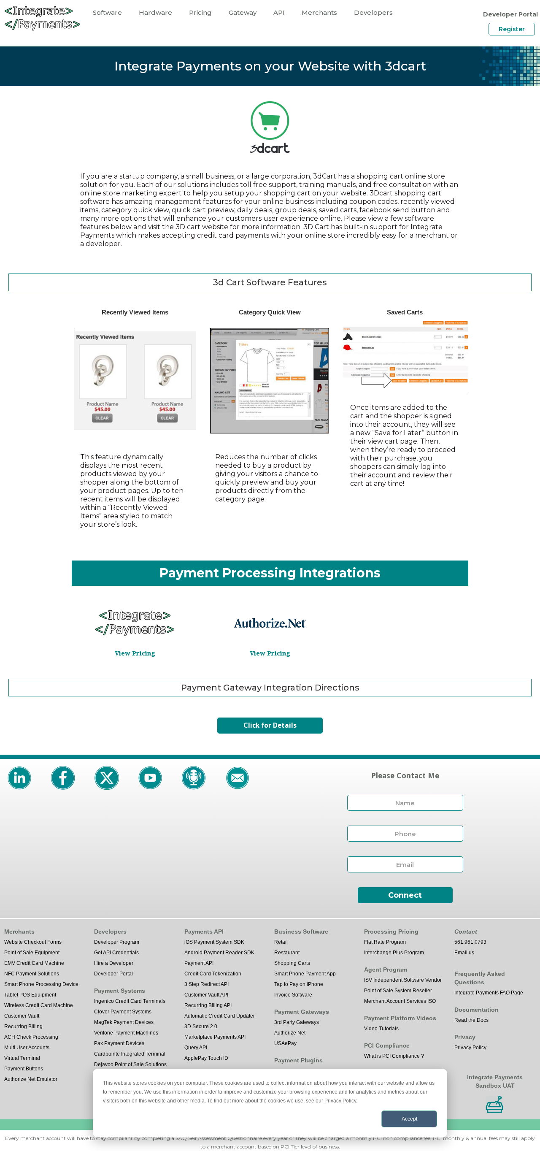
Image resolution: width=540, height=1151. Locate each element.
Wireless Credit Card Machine (38, 1005)
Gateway (242, 12)
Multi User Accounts (26, 1048)
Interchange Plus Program (394, 953)
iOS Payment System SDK (214, 942)
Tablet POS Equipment (30, 995)
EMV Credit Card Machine (34, 963)
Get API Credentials (116, 953)
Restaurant (287, 953)
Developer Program (116, 942)
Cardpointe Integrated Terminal (129, 1054)
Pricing (200, 12)
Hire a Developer (113, 963)
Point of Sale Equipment (31, 953)
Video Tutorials (381, 1029)
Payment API (198, 963)
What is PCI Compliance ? (394, 1056)
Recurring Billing (23, 1026)
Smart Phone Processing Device (41, 984)
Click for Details (270, 725)
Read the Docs (471, 1020)
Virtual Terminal (22, 1058)
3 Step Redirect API (206, 984)
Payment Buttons (23, 1069)
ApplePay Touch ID (206, 1058)
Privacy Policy (470, 1048)
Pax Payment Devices (119, 1043)
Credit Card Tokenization (212, 974)
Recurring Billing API (208, 1005)
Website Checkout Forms (33, 942)
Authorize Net (289, 1033)
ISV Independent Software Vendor (403, 980)
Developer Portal (113, 974)
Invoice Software (293, 995)
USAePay (285, 1043)
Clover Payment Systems (122, 1012)
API (279, 12)
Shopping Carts (292, 963)
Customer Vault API (206, 995)
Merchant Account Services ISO (400, 1001)
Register (512, 29)
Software (107, 12)
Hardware (155, 12)
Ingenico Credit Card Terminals (129, 1001)
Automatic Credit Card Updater (219, 1016)
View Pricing (135, 653)
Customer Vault (21, 1016)
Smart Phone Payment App (305, 974)
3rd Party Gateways (296, 1022)
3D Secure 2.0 (200, 1026)
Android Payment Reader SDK (219, 953)
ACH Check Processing (31, 1037)
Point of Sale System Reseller (398, 991)
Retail (281, 942)
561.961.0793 (470, 942)
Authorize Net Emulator (30, 1079)
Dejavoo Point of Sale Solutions (130, 1064)
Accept (409, 1119)
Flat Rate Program (385, 942)
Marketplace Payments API (215, 1037)
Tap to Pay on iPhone (298, 984)
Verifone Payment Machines (126, 1033)
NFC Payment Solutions (31, 974)
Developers (373, 12)
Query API (195, 1048)
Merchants (319, 12)
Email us (464, 953)
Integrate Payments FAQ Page (488, 993)
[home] (42, 18)
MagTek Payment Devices (124, 1022)
